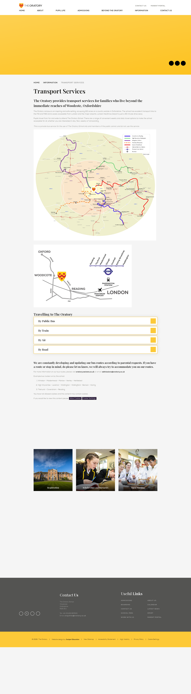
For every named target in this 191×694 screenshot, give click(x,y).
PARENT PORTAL (154, 617)
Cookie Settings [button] (153, 639)
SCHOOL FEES (127, 613)
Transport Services (72, 82)
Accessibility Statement (107, 639)
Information (50, 82)
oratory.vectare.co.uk (85, 372)
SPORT (150, 613)
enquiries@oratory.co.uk (75, 616)
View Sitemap (89, 639)
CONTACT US (126, 609)
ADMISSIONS (126, 600)
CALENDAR (152, 605)
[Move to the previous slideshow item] (171, 63)
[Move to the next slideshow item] (177, 63)
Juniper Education (72, 639)
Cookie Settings (89, 398)
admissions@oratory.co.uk (113, 372)
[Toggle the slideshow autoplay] (183, 63)
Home (37, 82)
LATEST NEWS (153, 609)
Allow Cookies (75, 398)
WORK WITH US (127, 617)
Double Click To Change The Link (53, 470)
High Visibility (125, 639)
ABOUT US (151, 600)
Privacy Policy (139, 639)
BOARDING (125, 605)
